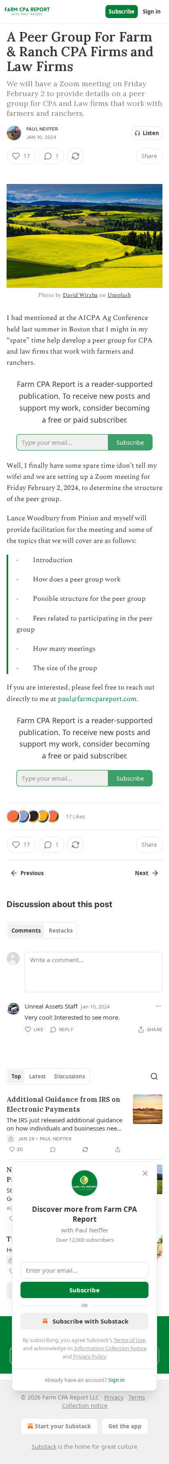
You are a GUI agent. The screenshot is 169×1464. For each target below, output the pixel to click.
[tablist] (42, 930)
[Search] (154, 1076)
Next (141, 873)
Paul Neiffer (42, 129)
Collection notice (84, 1405)
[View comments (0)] (53, 1149)
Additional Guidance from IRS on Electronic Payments (63, 1104)
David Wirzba (80, 295)
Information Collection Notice (110, 1348)
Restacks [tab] (61, 930)
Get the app (125, 1426)
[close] (145, 1173)
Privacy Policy (89, 1356)
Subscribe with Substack (90, 1321)
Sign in (152, 11)
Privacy (113, 1397)
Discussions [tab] (69, 1076)
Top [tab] (16, 1076)
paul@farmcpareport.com (97, 699)
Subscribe (122, 11)
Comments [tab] (26, 930)
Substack (44, 1446)
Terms (136, 1397)
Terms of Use (129, 1340)
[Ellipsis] (158, 1006)
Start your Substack (63, 1426)
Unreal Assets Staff (51, 1006)
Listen (151, 133)
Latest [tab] (37, 1076)
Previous (32, 873)
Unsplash (119, 295)
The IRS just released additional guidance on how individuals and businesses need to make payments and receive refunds (64, 1124)
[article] (84, 1124)
